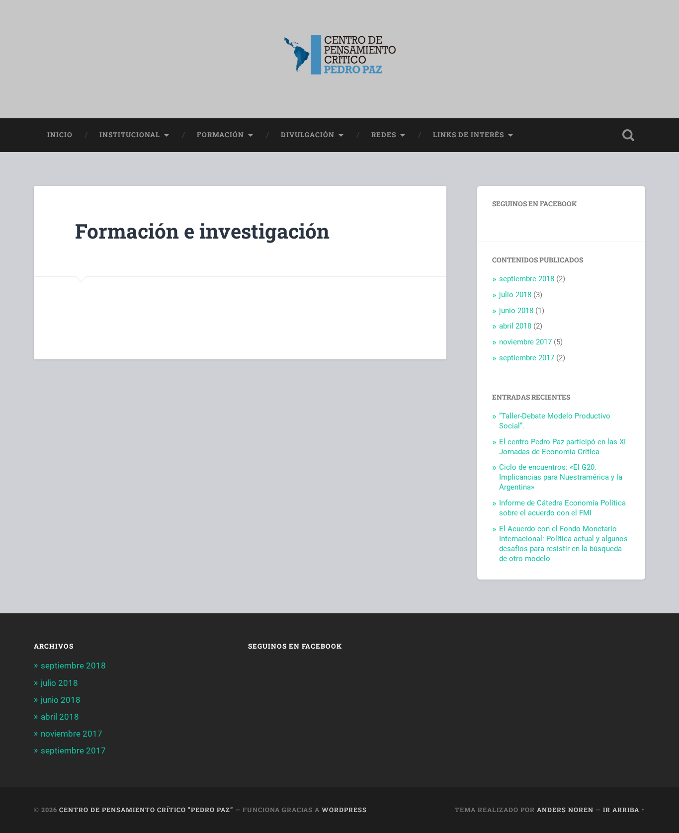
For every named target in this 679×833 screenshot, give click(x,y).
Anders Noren (565, 810)
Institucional (129, 134)
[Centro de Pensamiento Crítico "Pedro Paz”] (339, 59)
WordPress (344, 810)
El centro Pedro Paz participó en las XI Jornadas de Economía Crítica (562, 446)
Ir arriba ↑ (624, 810)
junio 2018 (516, 310)
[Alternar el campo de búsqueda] (628, 135)
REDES (383, 134)
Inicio (60, 134)
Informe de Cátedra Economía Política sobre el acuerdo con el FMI (562, 508)
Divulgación (308, 134)
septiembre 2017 (526, 357)
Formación (220, 134)
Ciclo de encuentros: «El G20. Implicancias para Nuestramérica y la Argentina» (560, 477)
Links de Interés (468, 134)
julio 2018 (515, 294)
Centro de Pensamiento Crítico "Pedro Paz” (146, 810)
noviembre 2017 (525, 341)
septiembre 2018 (526, 278)
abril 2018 (515, 326)
